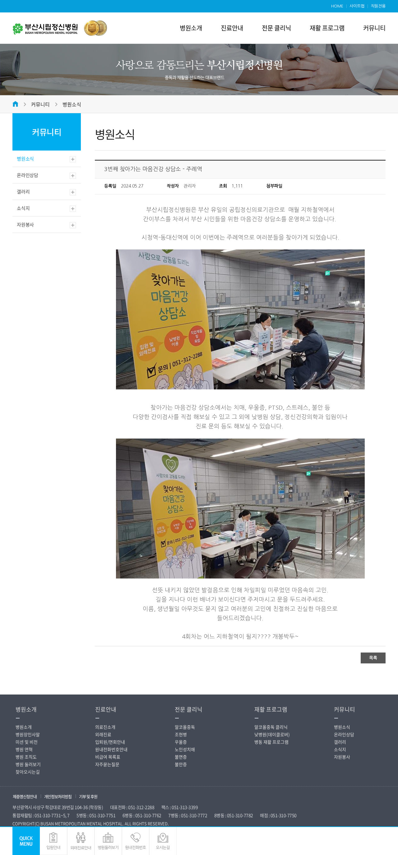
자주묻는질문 (107, 764)
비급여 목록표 (107, 757)
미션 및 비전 (27, 742)
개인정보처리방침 (58, 796)
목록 (373, 658)
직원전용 (378, 6)
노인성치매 (185, 749)
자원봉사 (25, 224)
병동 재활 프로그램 (271, 742)
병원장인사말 (28, 734)
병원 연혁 (24, 749)
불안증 (181, 764)
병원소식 (71, 104)
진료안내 (232, 27)
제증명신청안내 (25, 796)
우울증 (181, 742)
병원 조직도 (26, 757)
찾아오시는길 (28, 772)
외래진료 (103, 734)
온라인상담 (27, 175)
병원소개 (191, 27)
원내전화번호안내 (111, 749)
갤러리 (23, 191)
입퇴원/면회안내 (110, 742)
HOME (337, 6)
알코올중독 (185, 727)
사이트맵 (356, 6)
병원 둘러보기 (28, 764)
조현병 (181, 734)
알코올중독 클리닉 (271, 727)
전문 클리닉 (276, 27)
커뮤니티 (374, 27)
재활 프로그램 (327, 27)
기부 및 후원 (88, 796)
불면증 (181, 757)
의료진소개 (105, 727)
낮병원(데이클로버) (272, 734)
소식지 (23, 208)
